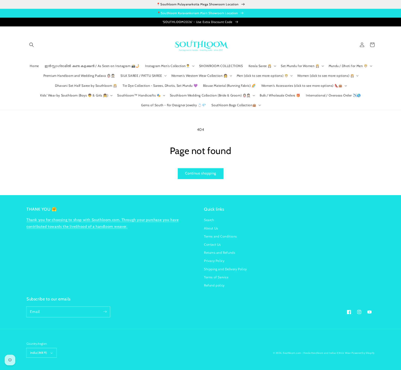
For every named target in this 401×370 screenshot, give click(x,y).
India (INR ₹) (38, 352)
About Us (211, 228)
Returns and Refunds (219, 253)
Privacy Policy (214, 261)
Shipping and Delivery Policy (225, 269)
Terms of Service (216, 277)
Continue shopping (200, 173)
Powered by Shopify (363, 352)
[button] (31, 45)
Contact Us (212, 244)
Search (209, 220)
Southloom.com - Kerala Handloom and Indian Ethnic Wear (317, 352)
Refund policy (214, 285)
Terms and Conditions (220, 236)
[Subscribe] (105, 312)
